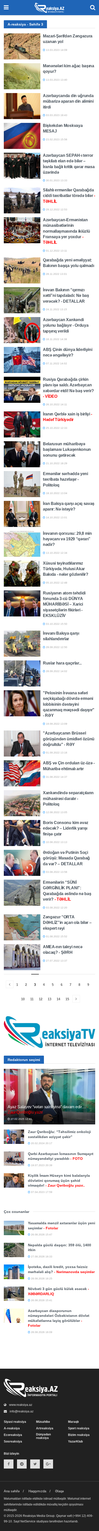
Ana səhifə (12, 1491)
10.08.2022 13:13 (56, 842)
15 (67, 999)
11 (32, 999)
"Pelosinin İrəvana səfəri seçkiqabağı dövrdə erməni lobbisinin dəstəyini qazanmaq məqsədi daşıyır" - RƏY (68, 704)
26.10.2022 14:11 (56, 404)
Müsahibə (43, 1422)
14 (58, 999)
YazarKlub (75, 1441)
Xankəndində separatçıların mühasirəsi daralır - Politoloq (68, 798)
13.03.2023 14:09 (56, 50)
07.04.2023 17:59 (41, 1192)
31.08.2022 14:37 (56, 776)
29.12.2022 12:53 (56, 209)
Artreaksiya (44, 1428)
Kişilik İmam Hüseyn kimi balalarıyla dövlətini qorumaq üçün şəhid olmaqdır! (59, 1180)
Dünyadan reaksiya (43, 1436)
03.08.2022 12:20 (56, 907)
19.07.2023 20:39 (41, 1165)
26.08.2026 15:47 (41, 1234)
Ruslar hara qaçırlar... (62, 663)
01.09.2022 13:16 (56, 752)
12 (40, 999)
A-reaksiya (12, 1428)
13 (49, 999)
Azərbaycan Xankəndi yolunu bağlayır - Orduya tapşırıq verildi (65, 325)
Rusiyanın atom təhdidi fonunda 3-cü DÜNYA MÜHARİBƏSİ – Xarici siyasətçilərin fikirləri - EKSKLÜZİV (64, 604)
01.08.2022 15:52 (56, 936)
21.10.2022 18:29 (56, 463)
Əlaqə (59, 1491)
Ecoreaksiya (13, 1435)
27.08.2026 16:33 (41, 1256)
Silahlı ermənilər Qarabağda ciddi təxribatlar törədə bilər (69, 196)
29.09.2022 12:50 (56, 647)
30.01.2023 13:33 (56, 180)
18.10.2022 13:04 (56, 493)
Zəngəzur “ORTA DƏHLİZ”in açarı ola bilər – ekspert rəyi (67, 922)
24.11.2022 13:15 (56, 309)
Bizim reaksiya (79, 1435)
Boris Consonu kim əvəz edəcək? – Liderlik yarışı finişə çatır (65, 828)
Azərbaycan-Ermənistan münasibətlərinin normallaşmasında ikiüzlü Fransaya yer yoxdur (66, 231)
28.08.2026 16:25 (41, 1278)
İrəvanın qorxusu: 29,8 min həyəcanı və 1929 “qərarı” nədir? (67, 539)
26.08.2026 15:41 (41, 1300)
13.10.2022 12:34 (56, 552)
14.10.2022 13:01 (56, 517)
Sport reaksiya (78, 1428)
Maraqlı (73, 1422)
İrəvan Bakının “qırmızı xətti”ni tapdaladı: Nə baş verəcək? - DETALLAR (66, 295)
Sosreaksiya (13, 1441)
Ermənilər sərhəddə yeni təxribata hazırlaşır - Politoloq (65, 479)
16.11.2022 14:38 (56, 339)
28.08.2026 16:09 (41, 1332)
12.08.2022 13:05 (56, 812)
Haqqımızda (37, 1491)
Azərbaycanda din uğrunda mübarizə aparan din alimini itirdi (68, 101)
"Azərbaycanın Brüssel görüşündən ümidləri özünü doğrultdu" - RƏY (68, 739)
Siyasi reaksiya (15, 1422)
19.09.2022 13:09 (56, 723)
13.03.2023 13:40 (56, 79)
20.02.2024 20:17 (41, 1143)
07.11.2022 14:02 (56, 363)
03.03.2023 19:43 (56, 115)
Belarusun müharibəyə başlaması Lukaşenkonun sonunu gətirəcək (67, 449)
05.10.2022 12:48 (56, 582)
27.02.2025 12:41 (21, 1119)
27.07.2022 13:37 (56, 960)
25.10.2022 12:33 (56, 428)
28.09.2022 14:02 (56, 671)
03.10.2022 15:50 (56, 624)
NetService (28, 1521)
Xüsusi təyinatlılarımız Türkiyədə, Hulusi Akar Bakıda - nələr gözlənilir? (65, 569)
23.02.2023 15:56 (56, 139)
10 (23, 999)
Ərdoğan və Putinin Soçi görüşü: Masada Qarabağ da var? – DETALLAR (66, 858)
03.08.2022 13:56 (56, 872)
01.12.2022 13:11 (56, 250)
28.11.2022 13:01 (56, 274)
